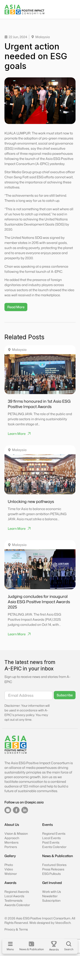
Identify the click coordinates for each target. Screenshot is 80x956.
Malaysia (19, 349)
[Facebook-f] (16, 810)
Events (47, 824)
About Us (11, 824)
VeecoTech (63, 923)
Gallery (10, 856)
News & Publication (57, 856)
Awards (10, 882)
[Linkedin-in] (24, 810)
